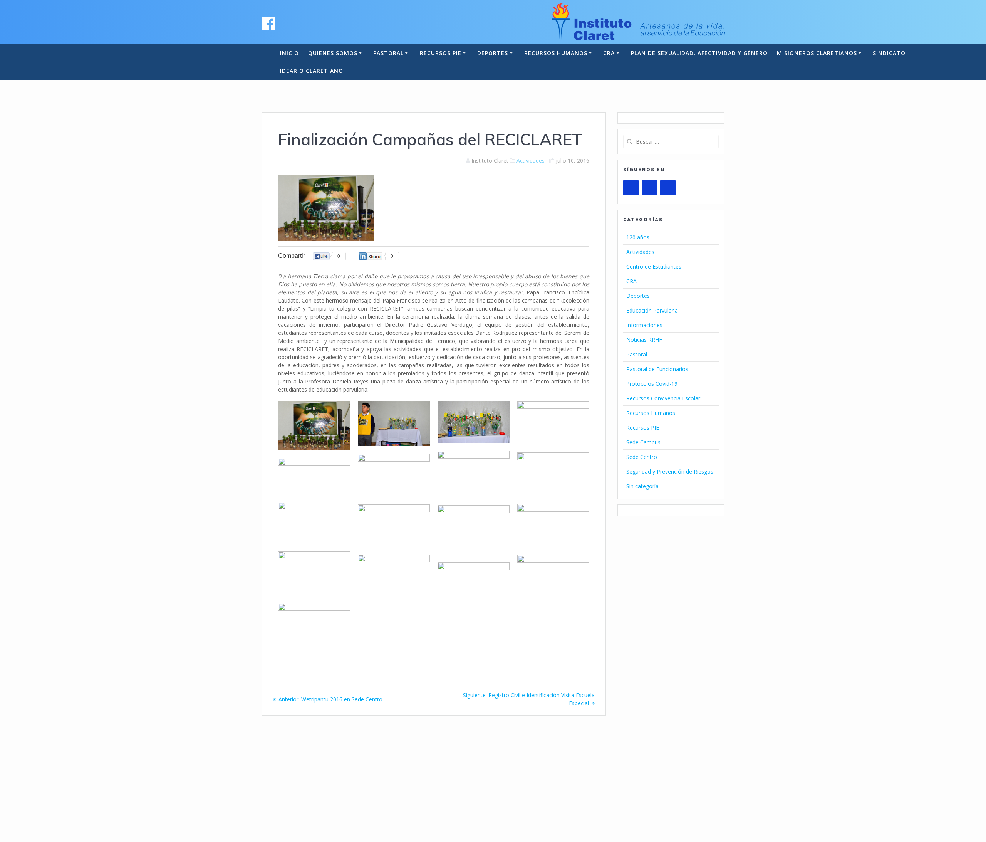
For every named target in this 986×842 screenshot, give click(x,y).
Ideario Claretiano (311, 70)
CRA (609, 53)
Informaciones (644, 325)
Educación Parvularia (652, 310)
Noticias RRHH (644, 339)
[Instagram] (668, 187)
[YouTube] (631, 187)
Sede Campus (643, 442)
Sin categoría (642, 486)
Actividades (530, 160)
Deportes (492, 53)
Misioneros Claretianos (817, 53)
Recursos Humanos (555, 53)
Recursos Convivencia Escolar (663, 398)
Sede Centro (641, 456)
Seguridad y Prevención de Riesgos (669, 471)
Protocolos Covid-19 (651, 383)
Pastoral (388, 53)
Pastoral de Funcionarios (657, 369)
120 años (637, 237)
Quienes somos (332, 53)
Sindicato (889, 53)
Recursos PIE (440, 53)
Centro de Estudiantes (653, 266)
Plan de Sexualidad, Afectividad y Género (699, 53)
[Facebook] (649, 187)
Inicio (289, 53)
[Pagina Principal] (268, 23)
